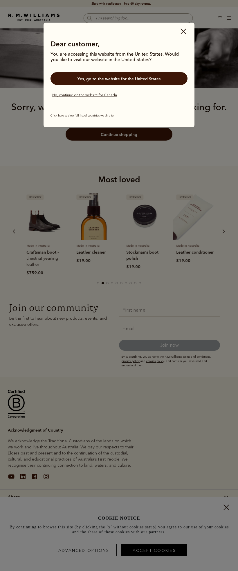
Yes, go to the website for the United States (119, 78)
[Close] (183, 32)
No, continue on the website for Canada (84, 95)
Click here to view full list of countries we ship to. (82, 115)
